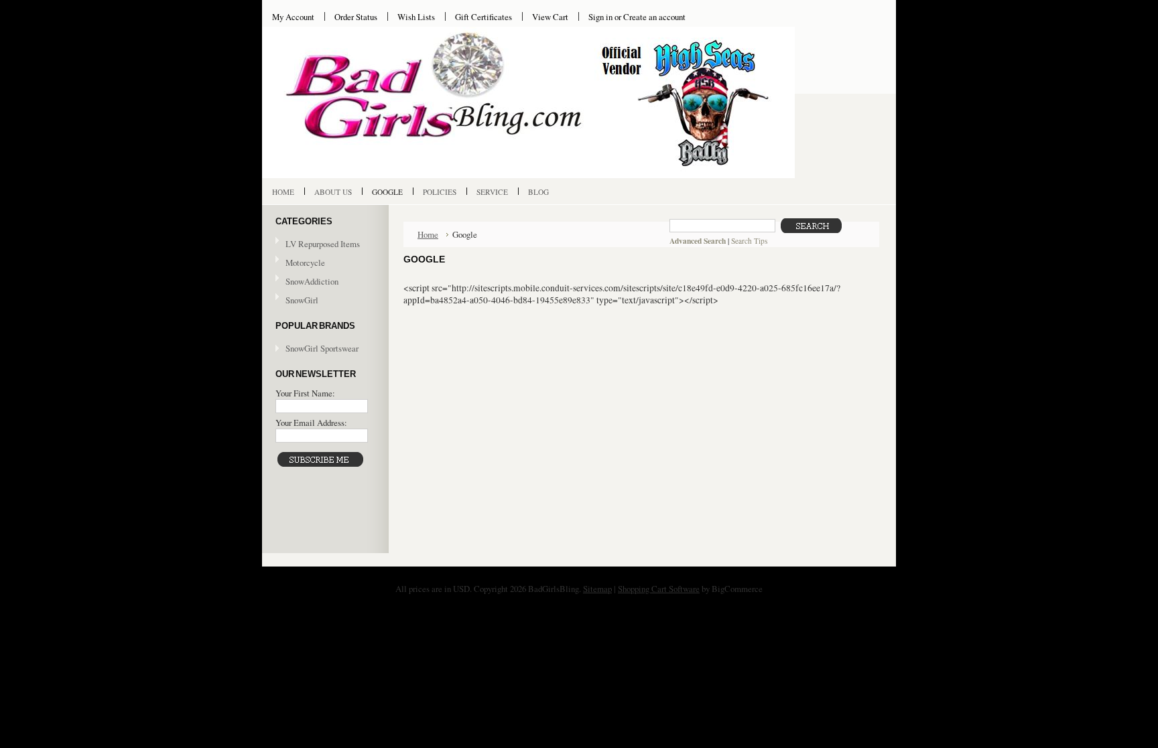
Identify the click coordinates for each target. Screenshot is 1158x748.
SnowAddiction (306, 282)
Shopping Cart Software (659, 589)
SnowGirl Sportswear (322, 348)
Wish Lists (416, 17)
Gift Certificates (483, 17)
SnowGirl (296, 300)
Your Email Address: (311, 423)
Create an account (654, 17)
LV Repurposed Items (317, 244)
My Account (293, 17)
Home (427, 234)
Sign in (600, 17)
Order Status (355, 17)
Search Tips (749, 241)
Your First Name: (305, 393)
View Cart (550, 17)
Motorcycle (300, 263)
